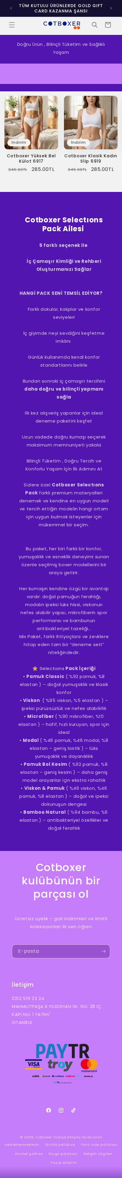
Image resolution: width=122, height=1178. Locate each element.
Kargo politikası (63, 1153)
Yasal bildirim (64, 1162)
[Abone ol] (103, 951)
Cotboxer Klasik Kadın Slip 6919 (90, 158)
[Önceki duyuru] (10, 8)
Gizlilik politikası (60, 1144)
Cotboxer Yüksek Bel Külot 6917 (31, 158)
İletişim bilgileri (98, 1153)
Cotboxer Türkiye (51, 1137)
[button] (11, 24)
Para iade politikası (99, 1144)
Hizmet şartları (29, 1153)
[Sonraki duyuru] (111, 8)
